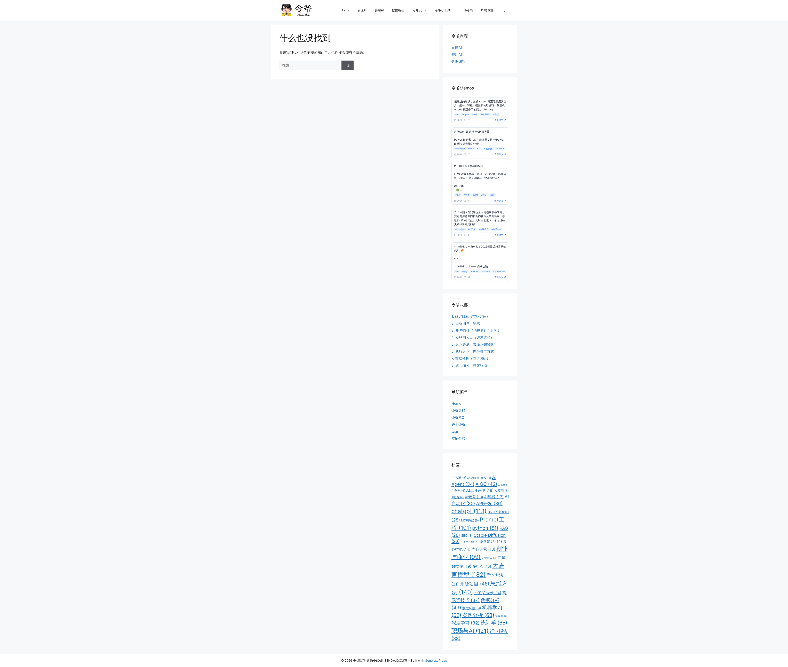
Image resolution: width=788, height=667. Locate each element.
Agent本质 (475, 477)
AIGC (486, 484)
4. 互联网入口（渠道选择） (472, 337)
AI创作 (458, 491)
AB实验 (458, 478)
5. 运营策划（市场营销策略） (474, 344)
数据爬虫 (471, 608)
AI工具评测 (480, 490)
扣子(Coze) (487, 593)
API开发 (489, 503)
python (485, 528)
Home (345, 10)
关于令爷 (458, 424)
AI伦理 (503, 485)
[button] (503, 10)
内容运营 (483, 549)
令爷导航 (458, 410)
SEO (467, 535)
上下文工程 (469, 541)
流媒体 (501, 616)
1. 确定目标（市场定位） (470, 316)
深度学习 (465, 623)
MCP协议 (470, 520)
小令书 (468, 10)
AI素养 (474, 497)
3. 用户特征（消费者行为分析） (476, 330)
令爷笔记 (490, 541)
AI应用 (502, 491)
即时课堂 (487, 10)
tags (455, 431)
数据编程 (398, 10)
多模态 (481, 566)
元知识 (417, 10)
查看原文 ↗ (500, 120)
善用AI (379, 10)
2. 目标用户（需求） (467, 323)
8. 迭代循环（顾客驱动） (470, 365)
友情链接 (458, 438)
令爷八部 (458, 417)
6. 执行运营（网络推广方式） (474, 351)
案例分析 (478, 615)
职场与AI (470, 630)
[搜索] (347, 65)
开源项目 (474, 584)
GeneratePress (436, 660)
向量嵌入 (489, 557)
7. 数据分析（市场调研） (470, 358)
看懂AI (362, 10)
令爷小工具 (442, 10)
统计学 (494, 623)
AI (487, 477)
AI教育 (457, 497)
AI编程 (494, 497)
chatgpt (469, 511)
